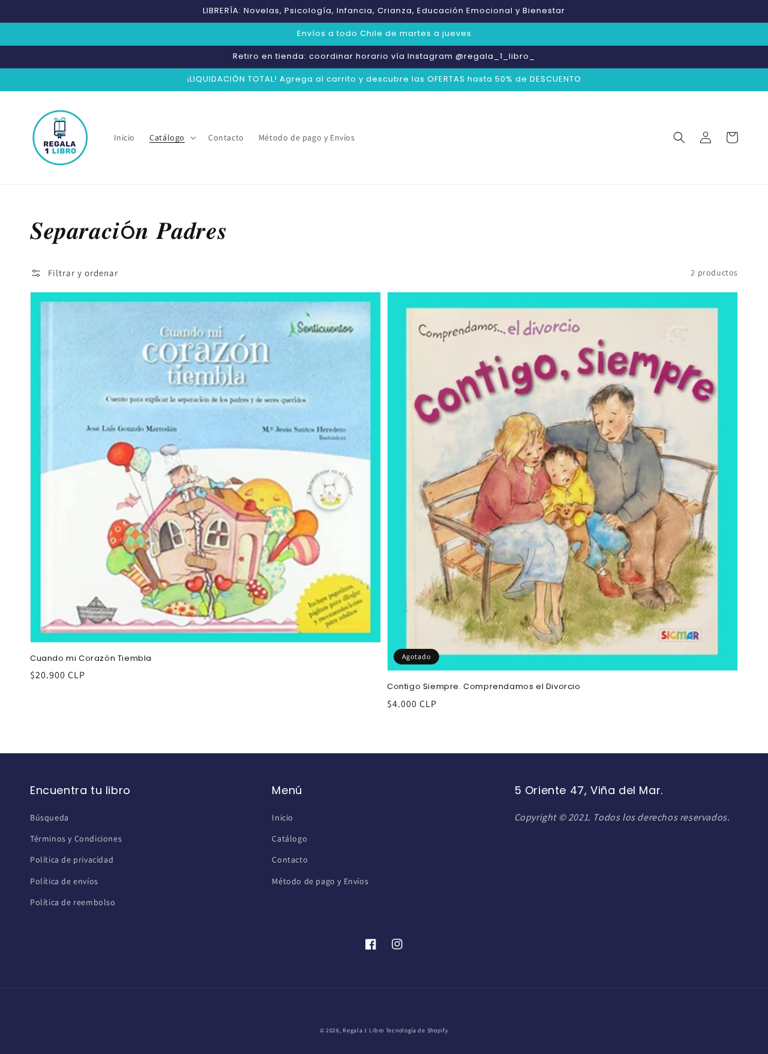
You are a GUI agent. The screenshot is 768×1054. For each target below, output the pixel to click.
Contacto (290, 859)
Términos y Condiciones (76, 838)
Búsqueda (49, 817)
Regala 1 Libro (363, 1030)
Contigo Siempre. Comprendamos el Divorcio (484, 686)
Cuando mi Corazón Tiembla (91, 658)
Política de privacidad (71, 859)
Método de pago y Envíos (320, 881)
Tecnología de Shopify (417, 1030)
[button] (171, 137)
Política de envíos (64, 881)
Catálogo (289, 838)
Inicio (282, 817)
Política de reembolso (73, 902)
